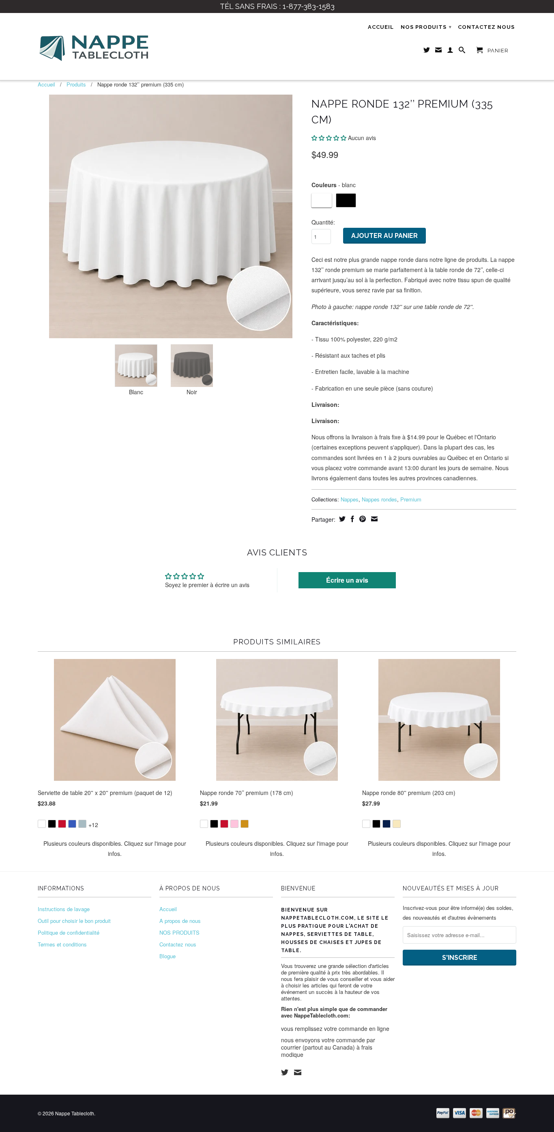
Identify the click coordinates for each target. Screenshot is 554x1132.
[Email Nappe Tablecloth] (438, 51)
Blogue (167, 956)
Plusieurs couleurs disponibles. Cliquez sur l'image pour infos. (114, 848)
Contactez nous (486, 27)
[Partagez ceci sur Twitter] (341, 519)
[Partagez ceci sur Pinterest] (361, 519)
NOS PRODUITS (426, 27)
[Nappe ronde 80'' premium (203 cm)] (439, 818)
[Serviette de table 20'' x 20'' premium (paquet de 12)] (115, 818)
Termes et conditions (62, 944)
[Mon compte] (450, 51)
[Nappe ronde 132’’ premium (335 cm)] (170, 216)
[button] (328, 138)
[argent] (82, 824)
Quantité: (323, 222)
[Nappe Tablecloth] (94, 46)
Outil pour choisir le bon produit (74, 921)
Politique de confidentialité (68, 932)
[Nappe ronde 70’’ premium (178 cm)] (277, 818)
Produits (76, 84)
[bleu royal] (72, 824)
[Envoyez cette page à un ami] (373, 519)
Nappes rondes (379, 499)
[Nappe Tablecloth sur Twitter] (426, 51)
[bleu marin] (386, 824)
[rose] (234, 824)
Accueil (381, 27)
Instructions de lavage (64, 909)
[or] (244, 824)
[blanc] (42, 824)
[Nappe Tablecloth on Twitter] (284, 1072)
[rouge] (62, 824)
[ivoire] (397, 824)
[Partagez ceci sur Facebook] (351, 519)
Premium (410, 499)
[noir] (52, 824)
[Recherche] (462, 51)
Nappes (350, 499)
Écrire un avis (347, 580)
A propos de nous (180, 921)
